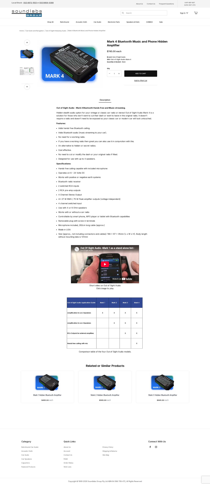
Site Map (106, 455)
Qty (108, 68)
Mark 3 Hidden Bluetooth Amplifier (162, 395)
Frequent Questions (166, 4)
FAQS (66, 459)
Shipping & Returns (110, 451)
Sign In (182, 13)
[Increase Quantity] (119, 74)
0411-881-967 (190, 3)
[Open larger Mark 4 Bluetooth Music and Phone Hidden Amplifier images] (70, 64)
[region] (27, 64)
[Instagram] (156, 447)
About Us (139, 4)
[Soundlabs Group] (27, 13)
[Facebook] (150, 447)
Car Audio (25, 455)
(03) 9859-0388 (46, 3)
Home (21, 31)
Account (67, 451)
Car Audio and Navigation (35, 31)
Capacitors (25, 463)
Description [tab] (105, 100)
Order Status (68, 463)
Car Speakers (26, 459)
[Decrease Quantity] (109, 74)
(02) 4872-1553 (30, 3)
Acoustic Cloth (27, 451)
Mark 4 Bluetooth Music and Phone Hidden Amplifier (86, 31)
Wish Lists (67, 467)
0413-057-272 (189, 5)
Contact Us (151, 4)
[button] (27, 54)
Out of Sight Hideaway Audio (56, 31)
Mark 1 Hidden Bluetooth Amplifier (47, 395)
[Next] (27, 87)
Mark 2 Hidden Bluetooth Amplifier (105, 395)
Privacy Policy (108, 447)
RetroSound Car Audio (29, 447)
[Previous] (27, 42)
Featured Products (28, 467)
